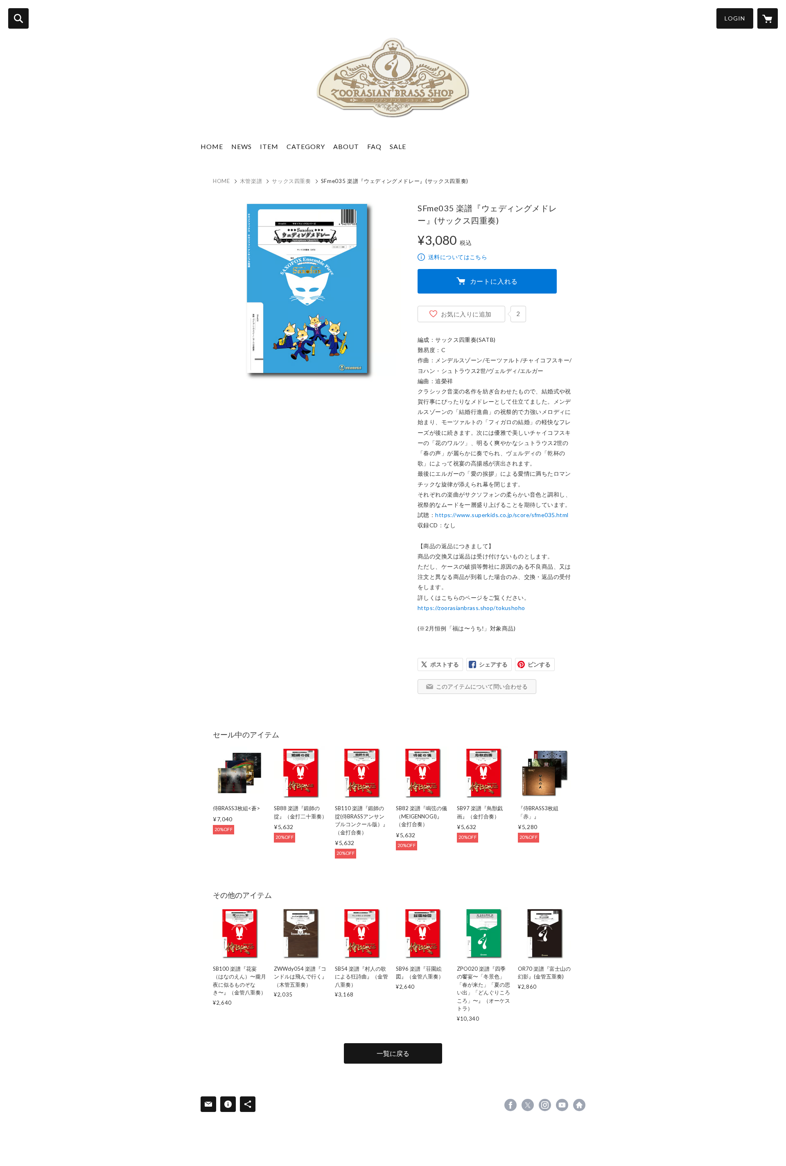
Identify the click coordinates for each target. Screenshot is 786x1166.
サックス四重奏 (291, 181)
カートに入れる (494, 281)
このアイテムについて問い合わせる (482, 686)
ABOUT (346, 146)
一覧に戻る (393, 1053)
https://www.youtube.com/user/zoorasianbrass (562, 1105)
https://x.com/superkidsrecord (528, 1105)
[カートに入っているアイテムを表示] (767, 18)
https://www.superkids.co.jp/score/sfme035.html (501, 514)
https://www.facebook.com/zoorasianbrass (510, 1105)
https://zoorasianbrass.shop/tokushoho (471, 607)
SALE (398, 146)
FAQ (374, 146)
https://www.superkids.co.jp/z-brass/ (579, 1105)
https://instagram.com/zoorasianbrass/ (545, 1105)
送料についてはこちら (457, 256)
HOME (212, 146)
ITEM (269, 146)
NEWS (241, 146)
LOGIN (735, 18)
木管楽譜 (251, 181)
